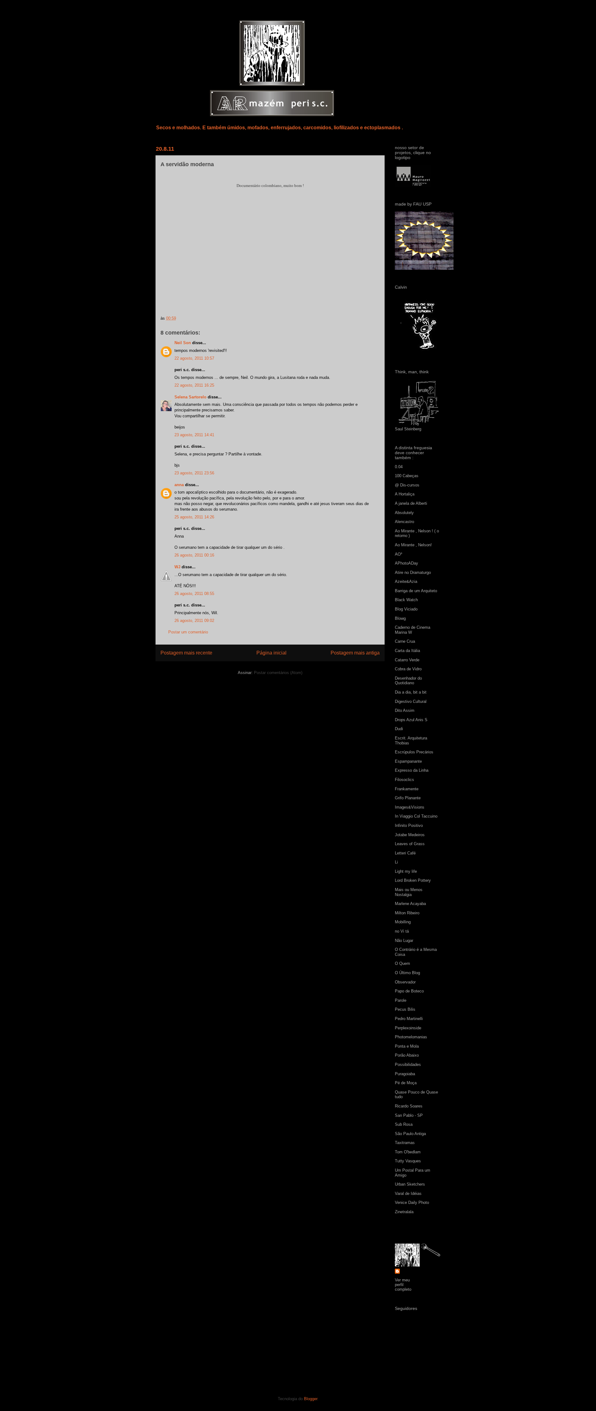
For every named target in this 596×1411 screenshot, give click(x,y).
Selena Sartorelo (190, 397)
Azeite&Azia (406, 581)
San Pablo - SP (409, 1115)
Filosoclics (404, 779)
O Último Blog (407, 972)
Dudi (399, 728)
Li (396, 862)
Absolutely (404, 512)
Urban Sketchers (410, 1184)
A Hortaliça (404, 494)
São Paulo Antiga (410, 1133)
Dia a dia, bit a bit (411, 692)
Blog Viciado (406, 609)
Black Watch (406, 599)
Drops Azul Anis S (411, 719)
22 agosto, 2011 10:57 (194, 358)
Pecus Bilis (405, 1009)
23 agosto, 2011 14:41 (194, 435)
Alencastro (404, 521)
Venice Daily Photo (412, 1202)
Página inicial (271, 652)
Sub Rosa (404, 1124)
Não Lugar (404, 940)
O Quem (402, 963)
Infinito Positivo (409, 825)
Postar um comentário (188, 632)
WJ (177, 567)
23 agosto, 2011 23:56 (194, 473)
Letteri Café (405, 853)
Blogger (310, 1398)
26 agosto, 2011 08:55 (194, 593)
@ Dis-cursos (407, 485)
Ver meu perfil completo (403, 1285)
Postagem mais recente (186, 652)
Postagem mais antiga (355, 652)
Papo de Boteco (409, 991)
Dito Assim (404, 710)
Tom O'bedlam (408, 1152)
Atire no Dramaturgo (413, 572)
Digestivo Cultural (411, 701)
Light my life (406, 871)
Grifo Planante (408, 798)
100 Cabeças (406, 475)
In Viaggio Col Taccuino (416, 816)
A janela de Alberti (411, 503)
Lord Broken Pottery (413, 880)
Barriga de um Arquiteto (416, 590)
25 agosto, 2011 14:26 (194, 517)
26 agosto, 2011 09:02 (194, 620)
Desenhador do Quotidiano (408, 681)
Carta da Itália (407, 650)
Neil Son (182, 342)
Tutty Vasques (408, 1161)
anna (179, 484)
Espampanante (408, 761)
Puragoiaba (405, 1074)
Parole (400, 1000)
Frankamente (406, 789)
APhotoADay (406, 563)
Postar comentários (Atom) (278, 672)
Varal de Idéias (408, 1193)
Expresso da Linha (411, 770)
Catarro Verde (407, 660)
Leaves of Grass (410, 843)
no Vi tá (402, 931)
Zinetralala (404, 1211)
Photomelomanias (411, 1037)
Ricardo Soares (408, 1106)
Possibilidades (408, 1064)
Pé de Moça (406, 1082)
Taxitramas (405, 1142)
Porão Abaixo (407, 1055)
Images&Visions (409, 807)
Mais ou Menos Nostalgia (408, 892)
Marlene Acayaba (410, 903)
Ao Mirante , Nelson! (413, 545)
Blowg (400, 618)
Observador (405, 982)
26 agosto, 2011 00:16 (194, 555)
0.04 (399, 466)
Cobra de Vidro (408, 669)
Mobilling (403, 922)
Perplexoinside (408, 1028)
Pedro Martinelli (409, 1018)
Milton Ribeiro (407, 913)
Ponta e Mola (407, 1046)
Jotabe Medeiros (410, 834)
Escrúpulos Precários (414, 752)
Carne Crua (405, 641)
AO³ (398, 554)
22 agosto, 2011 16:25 (194, 385)
